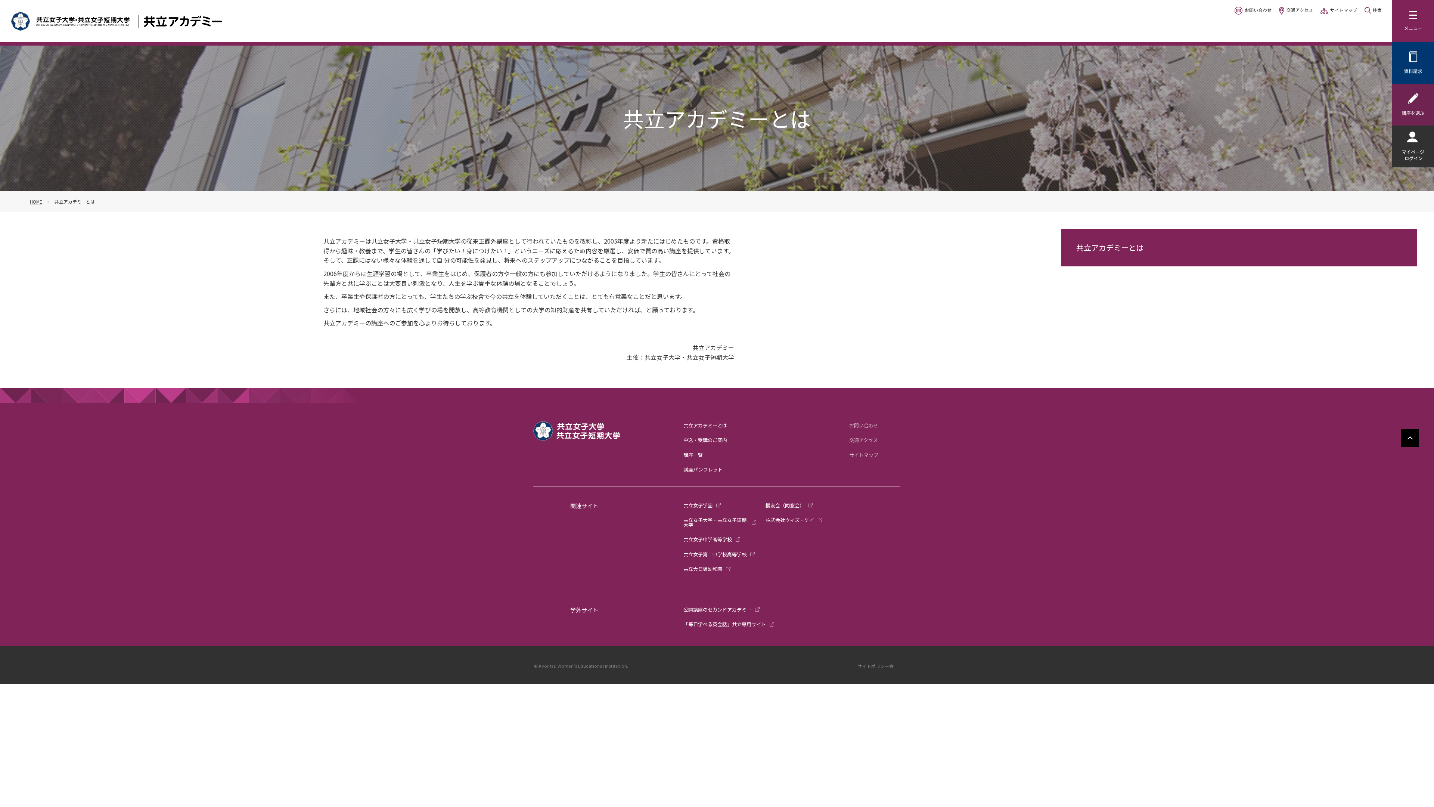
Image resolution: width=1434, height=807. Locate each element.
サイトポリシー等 (876, 666)
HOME (36, 201)
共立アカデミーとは (1109, 247)
